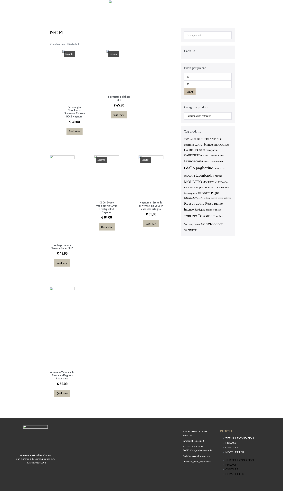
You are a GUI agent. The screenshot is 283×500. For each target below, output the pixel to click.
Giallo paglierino (198, 168)
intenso (217, 168)
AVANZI (199, 145)
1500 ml (188, 139)
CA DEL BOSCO (194, 150)
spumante (217, 210)
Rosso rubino (194, 203)
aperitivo (189, 144)
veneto (207, 223)
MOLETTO (193, 182)
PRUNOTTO (204, 193)
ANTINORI (216, 139)
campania (211, 150)
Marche (218, 176)
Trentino (218, 216)
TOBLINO (190, 216)
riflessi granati (210, 198)
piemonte (204, 187)
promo (194, 193)
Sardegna (199, 209)
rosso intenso (224, 198)
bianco (208, 144)
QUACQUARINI (193, 197)
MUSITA (194, 187)
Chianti (204, 155)
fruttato (219, 161)
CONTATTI (232, 447)
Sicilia (209, 210)
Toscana (205, 215)
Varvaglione (192, 224)
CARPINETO (192, 155)
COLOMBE (213, 156)
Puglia (215, 193)
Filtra (190, 91)
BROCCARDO (221, 145)
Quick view (74, 131)
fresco (206, 161)
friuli (212, 161)
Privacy (230, 443)
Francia (221, 155)
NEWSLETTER (234, 452)
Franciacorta (193, 161)
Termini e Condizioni (239, 438)
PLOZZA (215, 187)
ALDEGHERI (201, 139)
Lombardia (205, 175)
